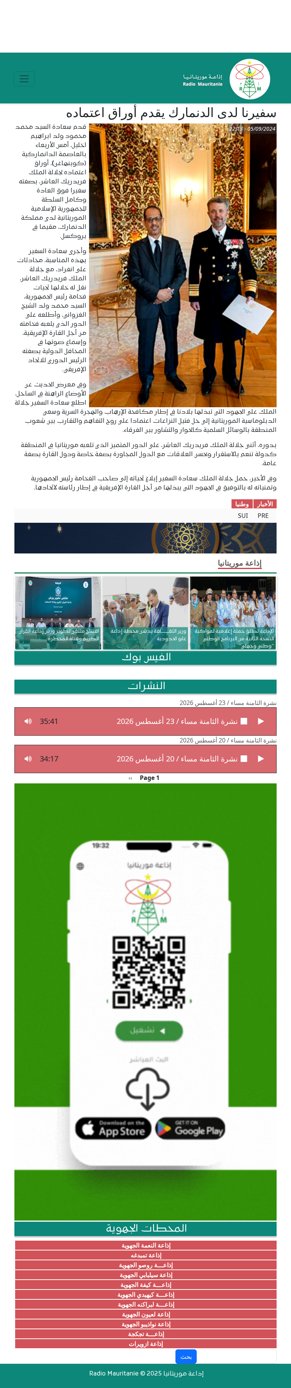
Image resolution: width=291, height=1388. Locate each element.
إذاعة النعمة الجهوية (146, 1245)
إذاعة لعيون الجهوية (146, 1314)
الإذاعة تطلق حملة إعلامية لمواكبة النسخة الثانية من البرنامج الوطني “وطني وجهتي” (234, 638)
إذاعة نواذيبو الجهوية (146, 1324)
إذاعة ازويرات (146, 1344)
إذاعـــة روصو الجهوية (146, 1265)
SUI (243, 515)
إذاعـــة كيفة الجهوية (145, 1284)
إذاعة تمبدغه (146, 1255)
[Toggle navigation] (24, 78)
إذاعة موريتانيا (240, 563)
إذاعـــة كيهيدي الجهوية (145, 1294)
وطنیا (242, 504)
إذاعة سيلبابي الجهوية (146, 1275)
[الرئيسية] (224, 79)
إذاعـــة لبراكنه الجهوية (146, 1304)
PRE (263, 515)
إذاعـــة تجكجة (146, 1334)
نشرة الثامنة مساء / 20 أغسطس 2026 (228, 740)
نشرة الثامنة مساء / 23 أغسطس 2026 (228, 703)
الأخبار (265, 504)
